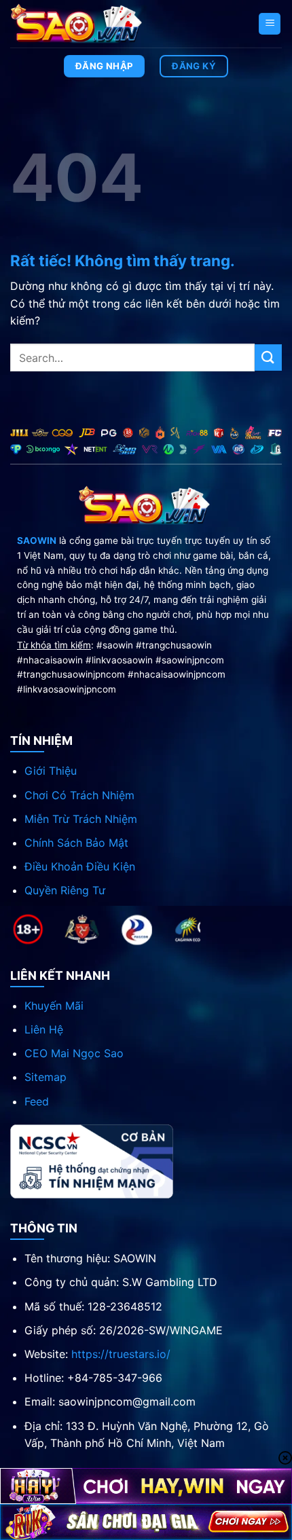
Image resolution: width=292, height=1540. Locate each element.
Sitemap (45, 1077)
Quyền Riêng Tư (64, 890)
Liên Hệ (43, 1029)
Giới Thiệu (50, 770)
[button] (269, 24)
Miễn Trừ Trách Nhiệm (80, 819)
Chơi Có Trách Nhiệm (79, 795)
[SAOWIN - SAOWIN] (78, 23)
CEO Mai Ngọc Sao (74, 1053)
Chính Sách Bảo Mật (76, 842)
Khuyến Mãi (54, 1005)
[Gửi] (268, 357)
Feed (36, 1101)
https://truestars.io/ (120, 1354)
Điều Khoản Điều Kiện (79, 866)
